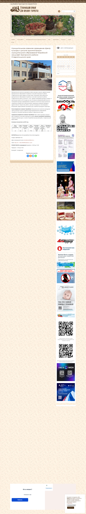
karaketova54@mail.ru (29, 140)
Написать (20, 499)
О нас (12, 42)
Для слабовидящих (66, 48)
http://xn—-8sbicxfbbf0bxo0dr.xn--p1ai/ (23, 142)
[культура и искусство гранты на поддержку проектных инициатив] (66, 209)
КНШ (49, 39)
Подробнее (69, 503)
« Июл (58, 73)
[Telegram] (33, 156)
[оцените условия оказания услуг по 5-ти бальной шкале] (66, 337)
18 (60, 66)
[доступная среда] (66, 235)
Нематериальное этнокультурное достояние (36, 39)
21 (68, 66)
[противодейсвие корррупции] (66, 250)
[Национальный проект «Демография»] (66, 311)
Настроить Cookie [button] (71, 505)
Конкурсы (63, 39)
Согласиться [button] (70, 507)
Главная (13, 39)
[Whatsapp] (36, 156)
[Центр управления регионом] (66, 260)
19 (63, 66)
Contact (59, 11)
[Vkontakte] (28, 156)
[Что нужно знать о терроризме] (66, 244)
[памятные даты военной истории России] (66, 220)
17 (58, 66)
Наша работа (20, 39)
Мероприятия (56, 39)
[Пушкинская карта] (66, 131)
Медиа (69, 39)
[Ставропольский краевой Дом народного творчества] (31, 9)
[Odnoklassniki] (30, 156)
